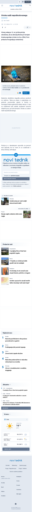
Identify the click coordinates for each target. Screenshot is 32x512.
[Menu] (2, 6)
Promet (2, 211)
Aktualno (6, 384)
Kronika (6, 336)
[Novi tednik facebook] (15, 504)
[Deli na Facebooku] (2, 27)
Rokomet (8, 393)
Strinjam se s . (12, 175)
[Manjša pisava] (25, 27)
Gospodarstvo (13, 248)
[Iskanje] (30, 5)
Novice (11, 258)
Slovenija (12, 198)
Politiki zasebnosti (17, 186)
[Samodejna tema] (19, 2)
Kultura (6, 351)
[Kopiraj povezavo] (5, 27)
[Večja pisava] (30, 27)
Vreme (6, 414)
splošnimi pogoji (15, 175)
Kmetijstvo (12, 268)
